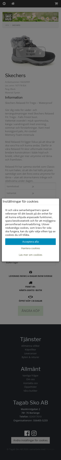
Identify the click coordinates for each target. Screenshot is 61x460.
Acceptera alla (30, 241)
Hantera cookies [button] (30, 248)
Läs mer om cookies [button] (30, 254)
